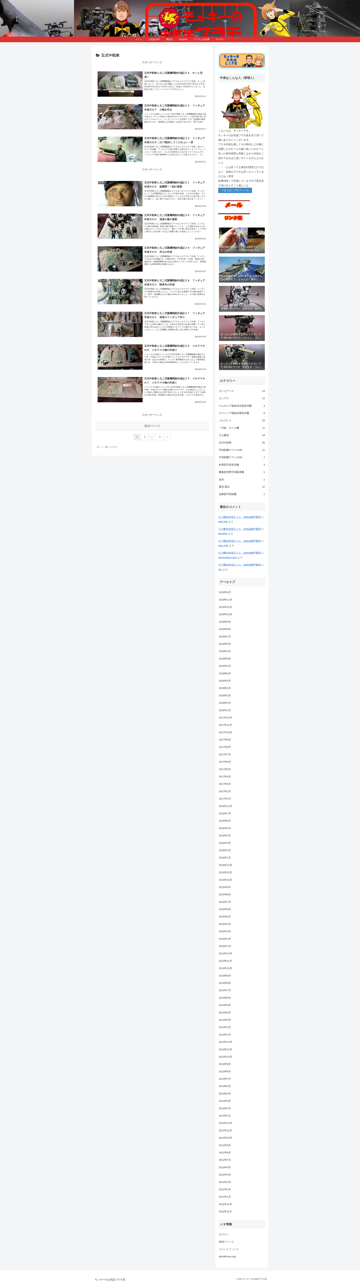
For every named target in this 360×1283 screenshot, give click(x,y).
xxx (220, 569)
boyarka (222, 533)
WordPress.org (227, 1256)
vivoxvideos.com (227, 557)
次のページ (152, 426)
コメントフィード (229, 1249)
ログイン (224, 1234)
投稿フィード (226, 1241)
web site (223, 521)
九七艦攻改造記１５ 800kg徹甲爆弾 (239, 517)
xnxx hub (223, 545)
